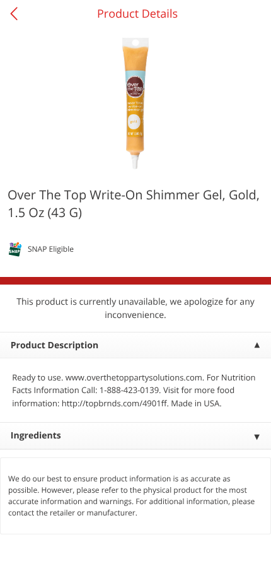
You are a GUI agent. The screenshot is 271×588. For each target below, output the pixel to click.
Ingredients (36, 436)
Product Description (54, 345)
